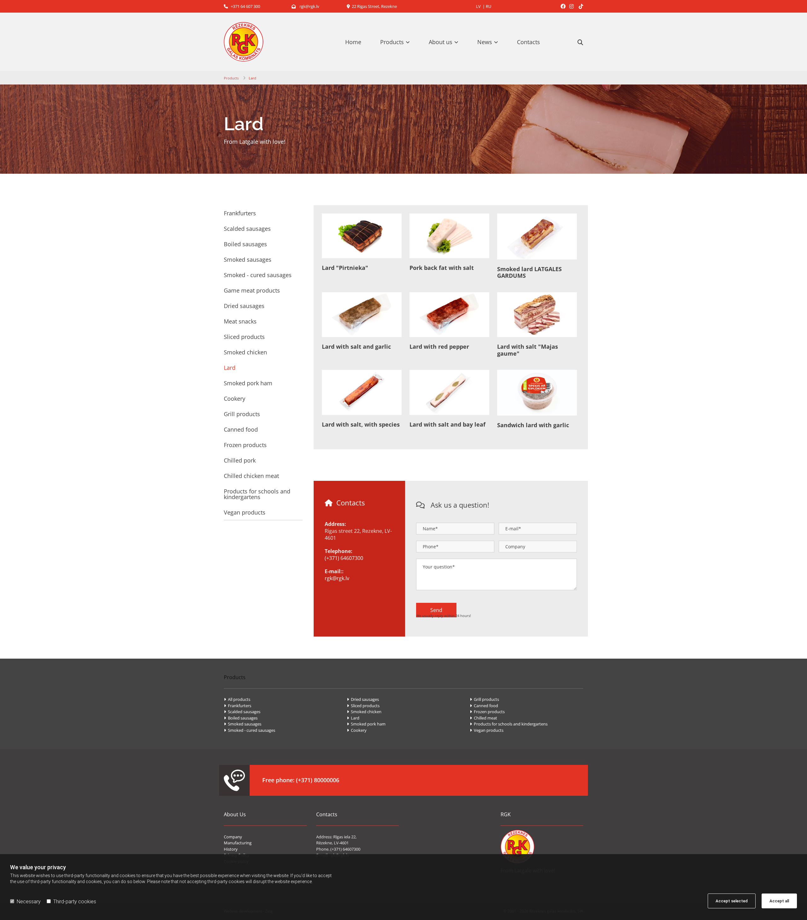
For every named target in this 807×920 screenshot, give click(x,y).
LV (478, 6)
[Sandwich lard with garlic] (537, 392)
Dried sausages (244, 306)
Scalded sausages (247, 228)
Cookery (234, 398)
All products (237, 699)
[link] (398, 41)
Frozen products (245, 445)
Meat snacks (240, 321)
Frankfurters (240, 213)
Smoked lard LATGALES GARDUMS (529, 272)
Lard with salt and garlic (356, 346)
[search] (580, 42)
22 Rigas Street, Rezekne (372, 6)
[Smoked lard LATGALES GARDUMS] (537, 236)
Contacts (528, 42)
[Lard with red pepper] (449, 314)
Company (233, 837)
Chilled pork (240, 460)
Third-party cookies (74, 902)
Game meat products (252, 290)
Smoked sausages (247, 259)
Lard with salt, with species (361, 424)
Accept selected (732, 901)
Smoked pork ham (248, 383)
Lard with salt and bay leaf (447, 424)
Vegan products (244, 512)
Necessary (29, 902)
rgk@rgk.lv (305, 6)
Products (392, 42)
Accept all (779, 901)
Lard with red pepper (439, 346)
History (231, 849)
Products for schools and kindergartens (257, 494)
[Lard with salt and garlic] (362, 314)
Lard (252, 78)
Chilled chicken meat (251, 476)
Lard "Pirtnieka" (345, 268)
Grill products (242, 414)
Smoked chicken (245, 352)
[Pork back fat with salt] (449, 235)
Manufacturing (238, 843)
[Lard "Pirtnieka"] (362, 235)
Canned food (241, 429)
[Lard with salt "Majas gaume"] (537, 314)
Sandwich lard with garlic (533, 425)
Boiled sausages (245, 244)
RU (488, 6)
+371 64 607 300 (242, 6)
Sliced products (244, 337)
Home (353, 42)
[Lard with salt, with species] (362, 392)
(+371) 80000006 (317, 780)
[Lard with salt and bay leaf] (449, 392)
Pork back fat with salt (441, 268)
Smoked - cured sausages (258, 275)
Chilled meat (483, 718)
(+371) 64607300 (344, 558)
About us (440, 42)
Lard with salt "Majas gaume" (527, 350)
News (484, 42)
